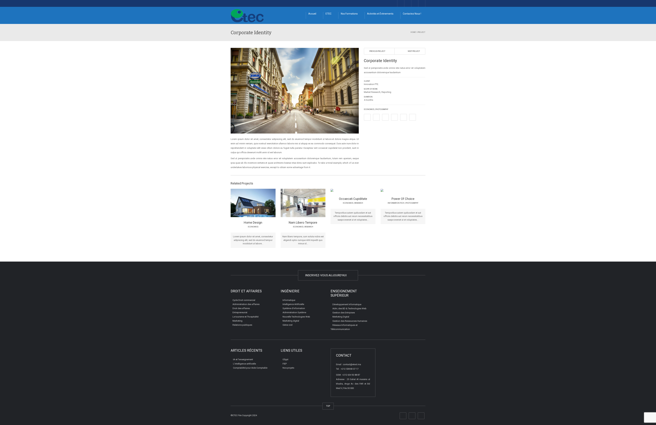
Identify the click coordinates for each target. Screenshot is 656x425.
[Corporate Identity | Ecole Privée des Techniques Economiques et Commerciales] (247, 15)
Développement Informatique (346, 304)
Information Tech (396, 203)
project (421, 32)
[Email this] (412, 117)
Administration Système (294, 312)
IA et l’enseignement (243, 359)
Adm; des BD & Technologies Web (349, 308)
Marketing (237, 321)
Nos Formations (349, 13)
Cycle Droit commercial (244, 300)
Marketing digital (291, 321)
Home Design (253, 222)
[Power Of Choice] (411, 190)
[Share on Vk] (403, 117)
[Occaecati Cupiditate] (361, 190)
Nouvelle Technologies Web (296, 316)
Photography (381, 109)
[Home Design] (261, 202)
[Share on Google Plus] (385, 117)
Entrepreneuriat (240, 312)
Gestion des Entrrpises (343, 312)
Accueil (312, 13)
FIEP (285, 363)
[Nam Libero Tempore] (311, 202)
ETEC (328, 13)
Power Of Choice (403, 199)
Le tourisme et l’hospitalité (245, 316)
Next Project (414, 51)
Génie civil (287, 325)
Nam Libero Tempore (303, 222)
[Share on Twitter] (376, 117)
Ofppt (285, 359)
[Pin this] (394, 117)
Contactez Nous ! (412, 13)
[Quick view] (245, 202)
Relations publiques (242, 325)
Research (308, 227)
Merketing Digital (340, 316)
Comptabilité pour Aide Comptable (250, 368)
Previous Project (377, 51)
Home (413, 32)
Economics (369, 109)
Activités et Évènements (380, 13)
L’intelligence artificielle (244, 363)
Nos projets (288, 368)
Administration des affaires (246, 304)
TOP (328, 406)
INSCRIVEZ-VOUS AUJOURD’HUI (326, 275)
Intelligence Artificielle (293, 304)
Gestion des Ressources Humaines (349, 321)
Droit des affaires (241, 308)
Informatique (289, 300)
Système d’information (294, 308)
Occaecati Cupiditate (353, 199)
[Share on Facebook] (367, 117)
